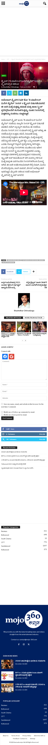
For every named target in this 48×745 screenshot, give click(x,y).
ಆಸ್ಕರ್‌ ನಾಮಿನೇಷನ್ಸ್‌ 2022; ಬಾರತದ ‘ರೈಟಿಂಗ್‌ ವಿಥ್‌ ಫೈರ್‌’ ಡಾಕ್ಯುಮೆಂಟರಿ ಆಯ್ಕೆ (11, 285)
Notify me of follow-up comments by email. (19, 412)
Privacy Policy (27, 735)
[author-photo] (24, 300)
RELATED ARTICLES (13, 318)
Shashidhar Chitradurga (11, 87)
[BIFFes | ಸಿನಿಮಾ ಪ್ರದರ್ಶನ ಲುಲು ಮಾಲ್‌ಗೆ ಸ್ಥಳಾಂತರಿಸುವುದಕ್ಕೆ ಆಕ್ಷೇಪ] (7, 676)
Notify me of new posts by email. (15, 415)
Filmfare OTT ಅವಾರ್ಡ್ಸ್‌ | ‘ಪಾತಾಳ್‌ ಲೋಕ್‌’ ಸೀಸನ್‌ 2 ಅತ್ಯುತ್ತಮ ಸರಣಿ (8, 335)
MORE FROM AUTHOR (33, 318)
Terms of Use (15, 735)
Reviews (4, 531)
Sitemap (32, 738)
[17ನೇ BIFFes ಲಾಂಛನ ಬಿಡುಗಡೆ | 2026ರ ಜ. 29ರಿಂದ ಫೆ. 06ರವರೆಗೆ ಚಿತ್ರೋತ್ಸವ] (7, 687)
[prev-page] (22, 340)
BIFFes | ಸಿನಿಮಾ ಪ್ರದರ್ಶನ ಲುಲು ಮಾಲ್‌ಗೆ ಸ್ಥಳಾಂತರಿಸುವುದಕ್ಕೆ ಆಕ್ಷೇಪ (20, 456)
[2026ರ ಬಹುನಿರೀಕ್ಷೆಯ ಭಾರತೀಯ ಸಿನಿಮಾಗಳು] (7, 664)
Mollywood (20, 331)
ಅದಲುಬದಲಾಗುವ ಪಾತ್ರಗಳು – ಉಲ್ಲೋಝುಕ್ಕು (39, 334)
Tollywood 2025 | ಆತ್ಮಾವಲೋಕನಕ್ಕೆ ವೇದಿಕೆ (13, 464)
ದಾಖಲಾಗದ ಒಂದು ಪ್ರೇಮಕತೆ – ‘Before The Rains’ (24, 334)
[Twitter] (9, 93)
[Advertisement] (24, 31)
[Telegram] (20, 93)
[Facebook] (3, 93)
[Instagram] (24, 644)
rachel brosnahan (8, 262)
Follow (42, 434)
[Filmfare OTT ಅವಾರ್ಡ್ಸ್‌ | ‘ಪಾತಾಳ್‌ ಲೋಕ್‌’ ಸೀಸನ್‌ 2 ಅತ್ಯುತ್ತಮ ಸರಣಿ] (8, 326)
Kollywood (5, 550)
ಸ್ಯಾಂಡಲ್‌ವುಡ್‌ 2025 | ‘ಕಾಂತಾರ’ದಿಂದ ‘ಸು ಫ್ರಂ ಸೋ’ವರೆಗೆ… (17, 468)
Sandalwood (5, 546)
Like (43, 429)
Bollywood (5, 535)
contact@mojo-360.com (28, 640)
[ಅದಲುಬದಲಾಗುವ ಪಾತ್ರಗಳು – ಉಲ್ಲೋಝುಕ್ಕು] (39, 326)
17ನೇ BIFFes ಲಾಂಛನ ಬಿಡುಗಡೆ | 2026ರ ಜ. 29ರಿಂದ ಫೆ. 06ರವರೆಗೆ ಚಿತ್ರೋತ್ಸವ (23, 460)
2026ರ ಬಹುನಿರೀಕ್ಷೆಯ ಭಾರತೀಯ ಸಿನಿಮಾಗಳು (14, 452)
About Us (5, 735)
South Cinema (6, 539)
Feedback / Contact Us (20, 738)
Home (3, 59)
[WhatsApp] (15, 93)
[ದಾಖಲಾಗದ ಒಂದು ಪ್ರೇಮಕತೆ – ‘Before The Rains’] (24, 326)
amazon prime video (14, 260)
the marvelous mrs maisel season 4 (33, 260)
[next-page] (25, 340)
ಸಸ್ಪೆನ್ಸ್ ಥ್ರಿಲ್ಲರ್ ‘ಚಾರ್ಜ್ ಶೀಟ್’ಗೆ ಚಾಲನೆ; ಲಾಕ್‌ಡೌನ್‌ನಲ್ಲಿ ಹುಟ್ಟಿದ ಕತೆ (36, 285)
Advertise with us (39, 735)
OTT (8, 59)
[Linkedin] (26, 93)
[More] (33, 271)
